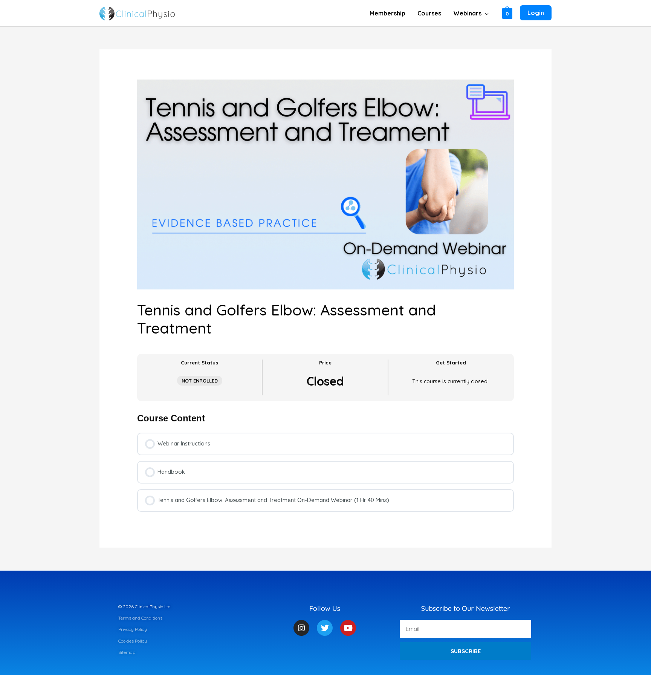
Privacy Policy (132, 629)
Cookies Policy (132, 641)
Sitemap (126, 652)
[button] (485, 13)
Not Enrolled (200, 381)
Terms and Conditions (140, 618)
